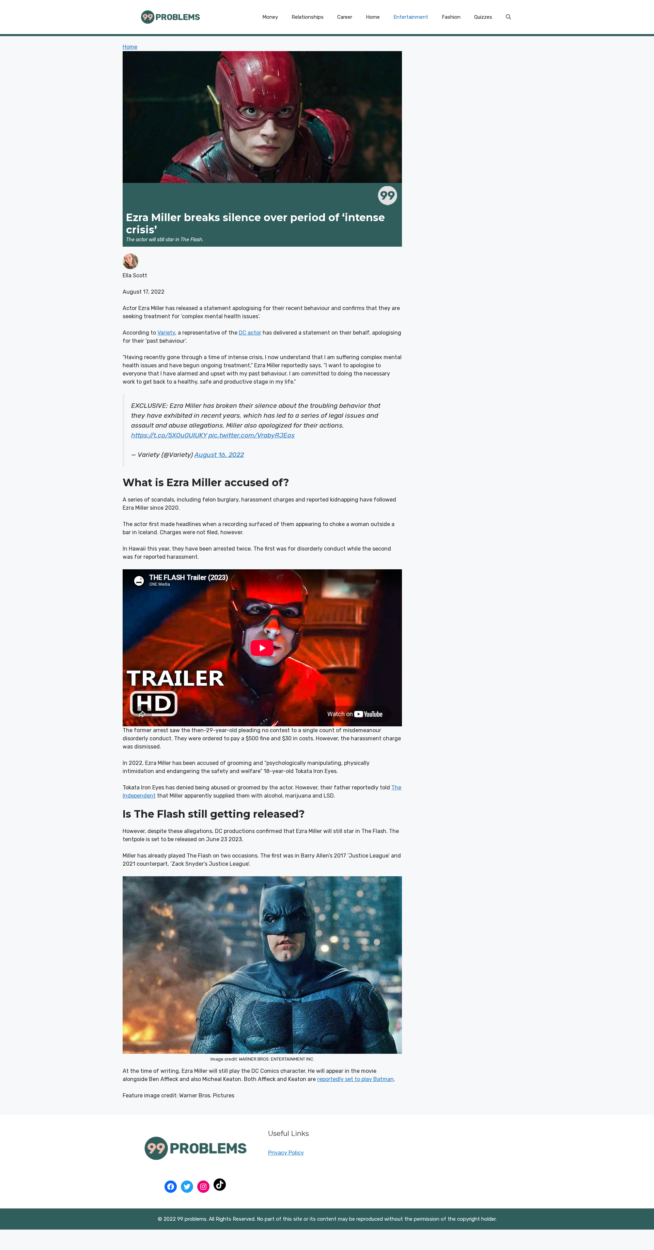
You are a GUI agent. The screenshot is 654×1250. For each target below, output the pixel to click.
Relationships (308, 17)
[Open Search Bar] (508, 17)
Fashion (451, 17)
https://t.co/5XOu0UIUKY (169, 435)
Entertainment (410, 17)
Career (344, 17)
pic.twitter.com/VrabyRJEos (251, 435)
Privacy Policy (286, 1152)
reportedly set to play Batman (355, 1079)
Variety (166, 332)
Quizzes (483, 17)
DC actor (250, 332)
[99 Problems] (170, 16)
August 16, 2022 (219, 455)
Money (270, 17)
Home (373, 17)
